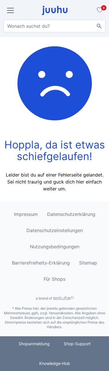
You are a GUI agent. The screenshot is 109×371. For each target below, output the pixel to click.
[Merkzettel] (99, 10)
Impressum (26, 214)
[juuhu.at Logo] (55, 10)
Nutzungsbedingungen (54, 246)
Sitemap (88, 263)
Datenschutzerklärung (71, 214)
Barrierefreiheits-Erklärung (41, 263)
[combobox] (54, 26)
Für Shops (54, 279)
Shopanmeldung (34, 343)
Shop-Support (77, 343)
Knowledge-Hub (54, 363)
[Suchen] (99, 26)
